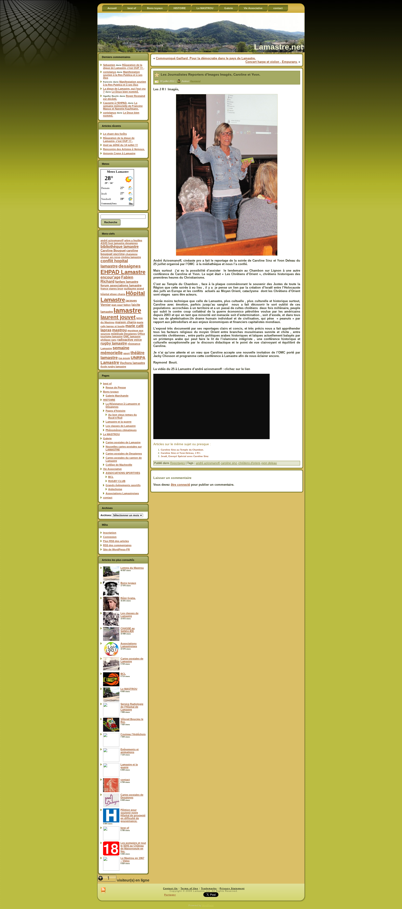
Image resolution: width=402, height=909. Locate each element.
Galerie (107, 438)
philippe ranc (108, 339)
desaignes (129, 266)
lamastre (127, 310)
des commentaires (117, 545)
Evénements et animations (130, 751)
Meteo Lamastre (118, 171)
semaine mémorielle (114, 350)
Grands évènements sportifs (123, 485)
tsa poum (124, 358)
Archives (105, 515)
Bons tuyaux (111, 391)
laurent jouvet (118, 317)
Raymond (195, 81)
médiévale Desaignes (124, 333)
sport (126, 353)
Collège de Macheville (119, 464)
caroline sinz (229, 463)
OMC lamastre (132, 336)
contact (107, 497)
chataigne (131, 254)
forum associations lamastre (120, 285)
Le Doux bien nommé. (125, 91)
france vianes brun (111, 288)
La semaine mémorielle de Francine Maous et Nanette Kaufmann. (123, 105)
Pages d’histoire (115, 410)
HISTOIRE (109, 399)
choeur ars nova (110, 257)
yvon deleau (269, 463)
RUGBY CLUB (116, 481)
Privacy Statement (232, 888)
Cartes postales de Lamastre (123, 442)
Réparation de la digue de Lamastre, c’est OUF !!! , (123, 66)
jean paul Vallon (121, 304)
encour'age (110, 277)
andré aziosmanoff (112, 240)
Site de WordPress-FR (116, 549)
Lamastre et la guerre (118, 421)
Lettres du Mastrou (132, 567)
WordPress (208, 905)
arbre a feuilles (133, 240)
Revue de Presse (116, 387)
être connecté (180, 484)
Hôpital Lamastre (122, 296)
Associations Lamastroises (122, 493)
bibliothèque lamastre (119, 247)
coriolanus (109, 72)
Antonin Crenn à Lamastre (119, 153)
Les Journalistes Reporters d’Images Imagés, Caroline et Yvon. (210, 74)
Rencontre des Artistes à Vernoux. (124, 149)
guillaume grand (134, 288)
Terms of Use (189, 888)
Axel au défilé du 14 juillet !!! (120, 145)
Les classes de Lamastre (121, 425)
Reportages (177, 463)
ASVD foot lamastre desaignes (119, 243)
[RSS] (103, 890)
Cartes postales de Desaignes (124, 453)
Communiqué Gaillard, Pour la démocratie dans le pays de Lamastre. (206, 58)
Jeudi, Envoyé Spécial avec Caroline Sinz (184, 456)
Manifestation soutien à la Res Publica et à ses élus (122, 75)
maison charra (125, 322)
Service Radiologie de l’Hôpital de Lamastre (132, 707)
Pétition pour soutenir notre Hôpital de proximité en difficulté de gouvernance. (133, 815)
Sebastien (109, 65)
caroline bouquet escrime (119, 252)
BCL (111, 476)
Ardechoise (115, 489)
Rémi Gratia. (128, 598)
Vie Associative (112, 469)
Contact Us (170, 888)
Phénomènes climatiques (121, 430)
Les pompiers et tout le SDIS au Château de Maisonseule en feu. (133, 847)
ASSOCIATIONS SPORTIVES (123, 472)
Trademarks (209, 888)
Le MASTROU (111, 434)
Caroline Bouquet (113, 250)
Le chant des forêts (115, 133)
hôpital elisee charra (112, 294)
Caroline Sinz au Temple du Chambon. (182, 449)
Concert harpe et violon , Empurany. (271, 62)
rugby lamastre (113, 343)
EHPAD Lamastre (122, 272)
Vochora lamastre (132, 363)
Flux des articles (116, 541)
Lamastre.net (278, 46)
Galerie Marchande (117, 395)
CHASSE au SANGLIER (128, 630)
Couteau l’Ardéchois (133, 734)
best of (107, 383)
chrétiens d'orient (249, 463)
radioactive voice (129, 339)
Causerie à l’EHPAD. (115, 102)
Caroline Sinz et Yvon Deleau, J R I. (181, 453)
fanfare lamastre (126, 281)
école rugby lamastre (113, 366)
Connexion (110, 536)
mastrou (119, 330)
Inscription (109, 532)
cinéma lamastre (131, 257)
